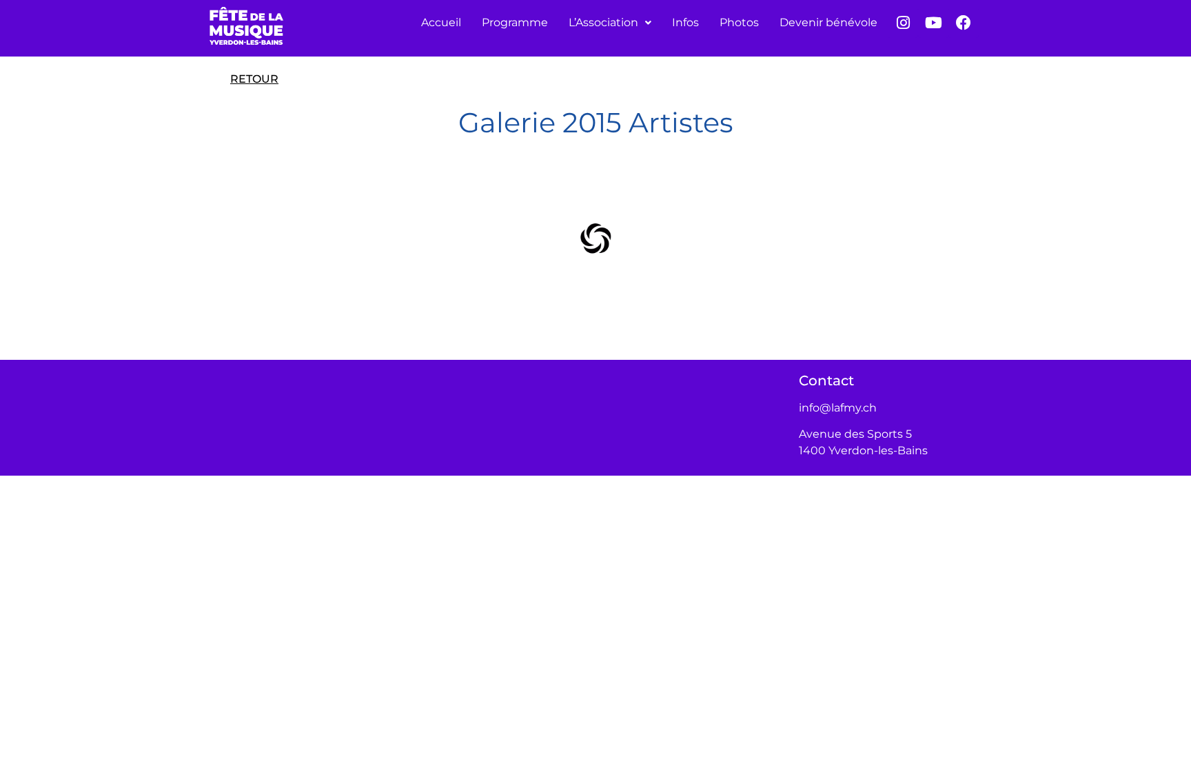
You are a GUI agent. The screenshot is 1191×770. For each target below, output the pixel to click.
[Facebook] (963, 23)
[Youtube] (933, 23)
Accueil (441, 22)
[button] (610, 23)
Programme (515, 22)
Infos (685, 22)
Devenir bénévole (828, 22)
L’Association (603, 22)
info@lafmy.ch (838, 407)
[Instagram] (903, 23)
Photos (739, 22)
